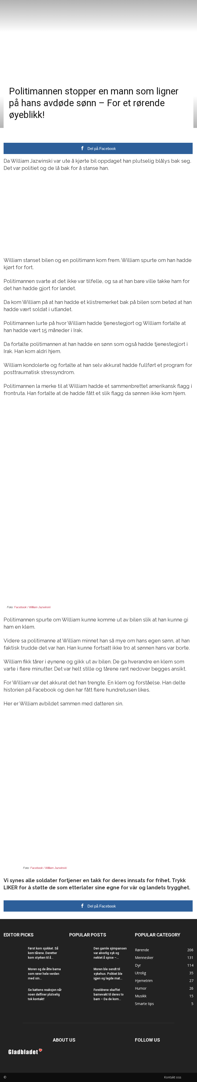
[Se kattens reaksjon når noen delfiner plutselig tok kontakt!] (14, 995)
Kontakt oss (172, 1077)
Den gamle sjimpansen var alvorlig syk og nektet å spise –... (110, 953)
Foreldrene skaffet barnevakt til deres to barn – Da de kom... (109, 994)
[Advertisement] (98, 214)
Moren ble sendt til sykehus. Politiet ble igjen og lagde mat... (108, 973)
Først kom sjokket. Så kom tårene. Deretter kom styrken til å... (43, 953)
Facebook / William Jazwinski (32, 607)
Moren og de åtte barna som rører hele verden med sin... (44, 973)
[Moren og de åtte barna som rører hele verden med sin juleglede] (14, 974)
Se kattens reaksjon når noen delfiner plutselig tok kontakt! (45, 994)
